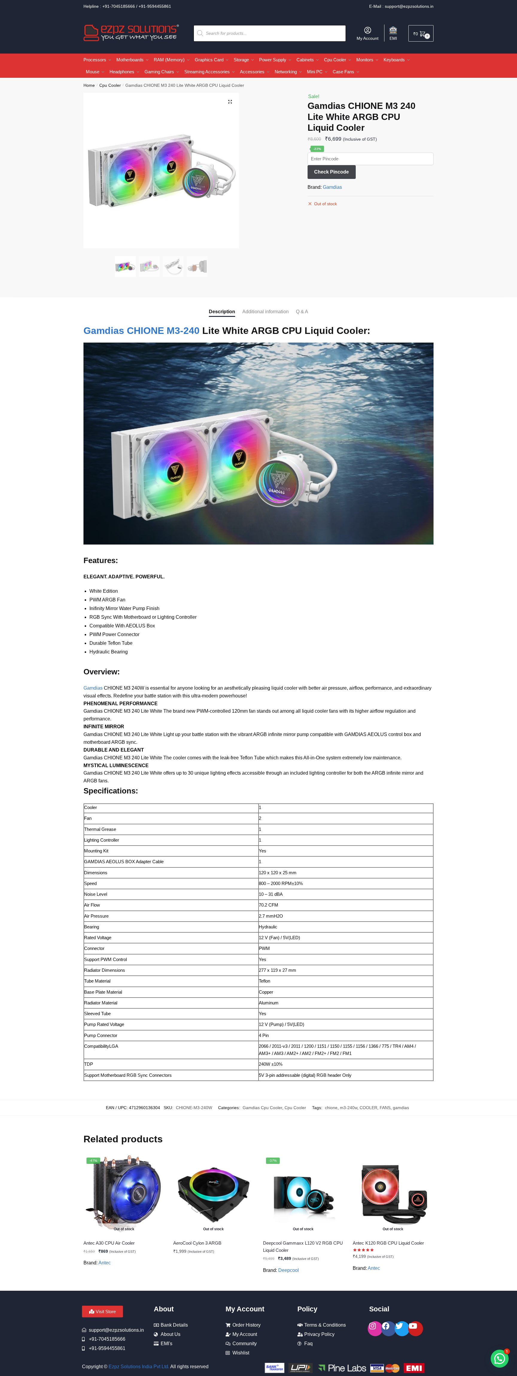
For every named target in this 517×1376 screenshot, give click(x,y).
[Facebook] (388, 1328)
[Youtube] (415, 1328)
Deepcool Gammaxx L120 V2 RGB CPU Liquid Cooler (303, 1246)
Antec (104, 1262)
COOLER (368, 1107)
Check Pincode (331, 171)
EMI (393, 38)
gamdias (401, 1107)
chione (331, 1107)
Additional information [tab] (265, 311)
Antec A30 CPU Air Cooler (109, 1243)
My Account (367, 38)
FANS (385, 1107)
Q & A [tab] (302, 311)
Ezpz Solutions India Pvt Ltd (138, 1366)
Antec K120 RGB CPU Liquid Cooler (388, 1243)
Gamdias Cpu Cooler (262, 1107)
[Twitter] (402, 1328)
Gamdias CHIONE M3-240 (141, 330)
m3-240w (348, 1107)
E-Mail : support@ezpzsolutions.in (401, 6)
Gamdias (332, 187)
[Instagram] (375, 1328)
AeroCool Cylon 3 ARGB (197, 1243)
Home (89, 85)
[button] (230, 102)
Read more (124, 1283)
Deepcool (288, 1270)
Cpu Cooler (110, 85)
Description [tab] (222, 311)
